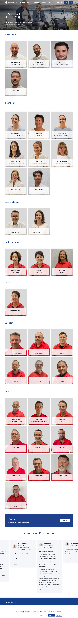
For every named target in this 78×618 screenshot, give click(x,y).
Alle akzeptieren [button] (51, 615)
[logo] (10, 602)
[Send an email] (14, 58)
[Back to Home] (11, 2)
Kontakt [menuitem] (57, 2)
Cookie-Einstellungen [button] (43, 615)
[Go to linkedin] (18, 58)
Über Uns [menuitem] (44, 2)
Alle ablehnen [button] (59, 615)
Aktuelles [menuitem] (51, 2)
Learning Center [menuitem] (36, 2)
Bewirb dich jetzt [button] (65, 520)
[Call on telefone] (16, 58)
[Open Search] (61, 2)
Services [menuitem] (28, 2)
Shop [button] (66, 2)
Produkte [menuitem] (22, 2)
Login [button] (71, 2)
